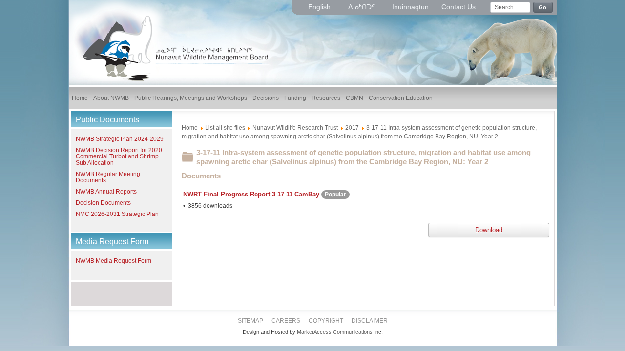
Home (190, 127)
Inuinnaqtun (410, 7)
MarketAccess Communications (335, 332)
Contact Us (458, 7)
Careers (285, 320)
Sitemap (250, 320)
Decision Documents (103, 202)
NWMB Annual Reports (106, 191)
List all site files (225, 127)
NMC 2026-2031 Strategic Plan (117, 214)
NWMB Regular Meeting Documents (108, 177)
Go (543, 7)
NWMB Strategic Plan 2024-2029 (120, 139)
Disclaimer (370, 320)
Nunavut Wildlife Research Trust (295, 127)
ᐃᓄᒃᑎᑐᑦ (362, 7)
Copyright (326, 320)
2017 (352, 127)
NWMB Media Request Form (113, 260)
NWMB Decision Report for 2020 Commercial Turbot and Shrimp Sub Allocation (119, 156)
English (320, 7)
